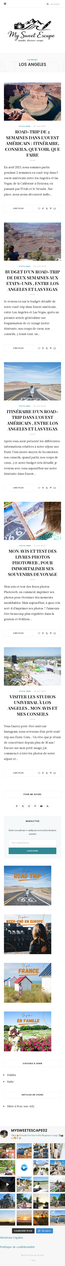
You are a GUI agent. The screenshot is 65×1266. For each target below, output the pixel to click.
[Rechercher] (48, 4)
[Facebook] (43, 209)
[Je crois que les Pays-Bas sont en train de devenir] (40, 1201)
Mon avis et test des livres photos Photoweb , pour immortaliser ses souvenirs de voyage (32, 562)
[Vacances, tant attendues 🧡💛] (24, 1218)
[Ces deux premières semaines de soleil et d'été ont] (40, 1218)
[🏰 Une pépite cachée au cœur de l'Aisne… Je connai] (40, 1167)
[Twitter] (47, 209)
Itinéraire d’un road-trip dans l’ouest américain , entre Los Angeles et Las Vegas (32, 420)
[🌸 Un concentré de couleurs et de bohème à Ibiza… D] (7, 1151)
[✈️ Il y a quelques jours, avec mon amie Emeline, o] (7, 1184)
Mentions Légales (11, 1237)
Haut (33, 1260)
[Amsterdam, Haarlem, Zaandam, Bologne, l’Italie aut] (24, 1151)
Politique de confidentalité (17, 1247)
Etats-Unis (24, 126)
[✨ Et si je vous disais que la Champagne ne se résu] (40, 1184)
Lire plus (18, 208)
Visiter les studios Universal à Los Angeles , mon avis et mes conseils (32, 705)
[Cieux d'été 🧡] (7, 1218)
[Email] (55, 209)
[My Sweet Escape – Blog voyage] (32, 30)
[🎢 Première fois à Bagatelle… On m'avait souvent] (7, 1167)
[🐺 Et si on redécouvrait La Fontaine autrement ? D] (24, 1184)
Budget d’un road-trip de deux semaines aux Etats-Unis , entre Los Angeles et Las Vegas (32, 280)
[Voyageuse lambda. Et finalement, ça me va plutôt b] (40, 1151)
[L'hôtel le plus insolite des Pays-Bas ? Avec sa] (7, 1201)
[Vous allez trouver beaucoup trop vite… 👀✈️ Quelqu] (24, 1167)
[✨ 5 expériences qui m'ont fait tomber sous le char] (24, 1201)
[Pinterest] (50, 209)
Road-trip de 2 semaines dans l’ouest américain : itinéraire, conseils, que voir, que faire (32, 143)
